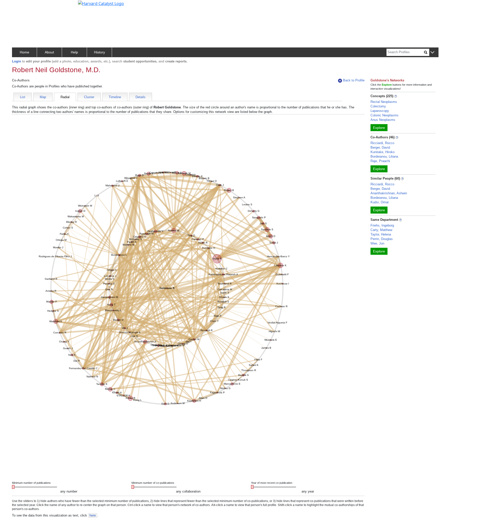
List (22, 97)
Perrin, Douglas (381, 239)
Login (16, 61)
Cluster (89, 97)
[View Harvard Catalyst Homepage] (101, 3)
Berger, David (380, 147)
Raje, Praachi (380, 161)
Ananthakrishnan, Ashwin (388, 193)
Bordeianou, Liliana (384, 156)
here (93, 515)
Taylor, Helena (380, 234)
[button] (432, 52)
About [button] (49, 52)
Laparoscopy (379, 111)
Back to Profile (353, 80)
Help (74, 52)
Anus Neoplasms (382, 120)
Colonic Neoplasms (384, 115)
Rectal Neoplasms (383, 102)
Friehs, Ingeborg (382, 225)
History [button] (99, 52)
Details (141, 97)
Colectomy (378, 106)
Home (24, 52)
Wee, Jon (377, 243)
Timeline (115, 97)
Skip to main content (21, 6)
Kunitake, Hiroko (382, 152)
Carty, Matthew (381, 230)
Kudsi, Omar (379, 202)
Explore (379, 128)
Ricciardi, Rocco (382, 143)
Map (43, 97)
